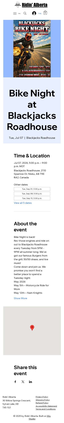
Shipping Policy (43, 400)
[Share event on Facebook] (15, 382)
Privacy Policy (42, 397)
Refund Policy (42, 403)
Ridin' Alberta (34, 5)
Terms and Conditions (46, 409)
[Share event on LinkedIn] (30, 382)
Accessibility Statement (46, 406)
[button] (45, 12)
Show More (20, 298)
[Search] (25, 13)
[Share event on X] (22, 382)
